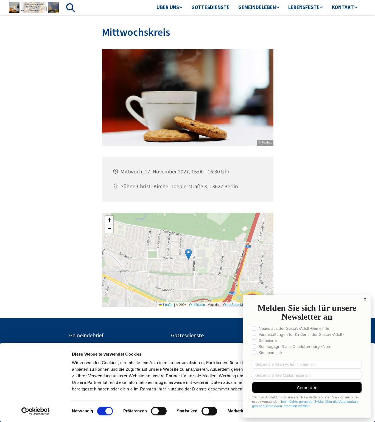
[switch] (159, 411)
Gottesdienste (210, 7)
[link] (169, 8)
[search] (70, 7)
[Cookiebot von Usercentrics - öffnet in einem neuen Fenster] (36, 411)
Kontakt (343, 7)
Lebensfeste (304, 7)
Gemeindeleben (257, 7)
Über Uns (167, 7)
